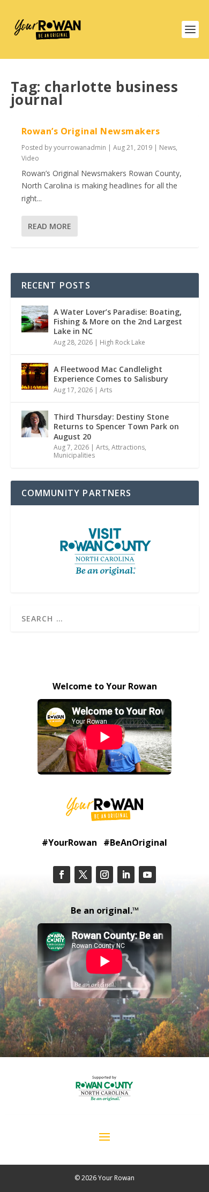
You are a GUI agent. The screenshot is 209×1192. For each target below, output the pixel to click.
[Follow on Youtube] (147, 874)
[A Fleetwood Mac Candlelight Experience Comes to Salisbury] (34, 376)
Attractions (128, 447)
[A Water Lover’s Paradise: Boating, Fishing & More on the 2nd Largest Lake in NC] (34, 319)
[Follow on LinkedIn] (126, 874)
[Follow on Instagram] (104, 874)
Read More (49, 226)
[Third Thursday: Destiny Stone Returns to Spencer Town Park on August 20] (34, 424)
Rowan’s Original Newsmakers (90, 131)
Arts (106, 389)
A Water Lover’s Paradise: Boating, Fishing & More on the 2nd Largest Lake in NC (118, 321)
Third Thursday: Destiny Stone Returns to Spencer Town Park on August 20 (116, 426)
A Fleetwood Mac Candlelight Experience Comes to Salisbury (111, 374)
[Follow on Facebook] (61, 874)
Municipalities (74, 455)
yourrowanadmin (80, 147)
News (167, 147)
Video (30, 158)
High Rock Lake (122, 342)
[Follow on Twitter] (83, 874)
